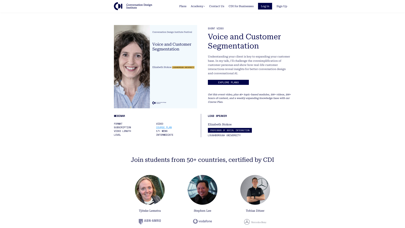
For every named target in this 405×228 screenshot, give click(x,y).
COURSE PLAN (164, 127)
